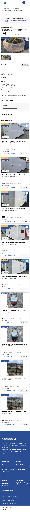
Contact (4, 474)
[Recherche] (17, 2)
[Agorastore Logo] (15, 439)
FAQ (17, 467)
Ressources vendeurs (8, 488)
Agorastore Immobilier (8, 469)
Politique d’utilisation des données (9, 496)
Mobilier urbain (16, 8)
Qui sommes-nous (7, 467)
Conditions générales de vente (8, 503)
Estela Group (5, 471)
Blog (3, 476)
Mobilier (9, 8)
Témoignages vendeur (8, 490)
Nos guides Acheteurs (22, 464)
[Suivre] (27, 125)
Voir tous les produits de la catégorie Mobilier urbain (15, 20)
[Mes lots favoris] (20, 2)
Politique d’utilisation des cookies (9, 500)
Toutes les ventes (20, 469)
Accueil (4, 8)
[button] (2, 2)
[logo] (5, 2)
